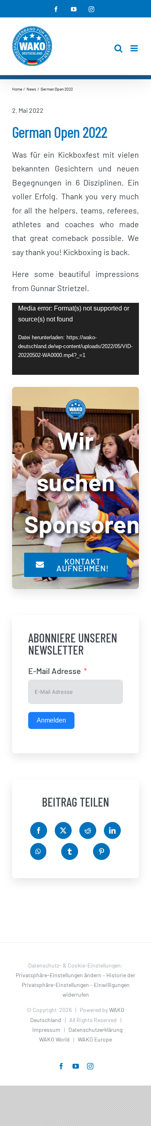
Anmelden (51, 720)
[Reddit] (87, 830)
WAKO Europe (95, 1039)
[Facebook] (38, 830)
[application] (75, 339)
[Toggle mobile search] (118, 48)
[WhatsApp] (38, 851)
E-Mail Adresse (54, 671)
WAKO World (54, 1039)
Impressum (46, 1029)
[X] (63, 830)
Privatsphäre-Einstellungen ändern (58, 975)
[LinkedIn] (112, 830)
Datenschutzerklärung (95, 1029)
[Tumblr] (69, 851)
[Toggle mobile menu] (134, 48)
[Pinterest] (101, 851)
